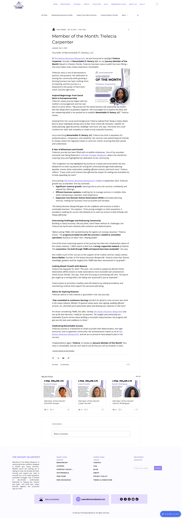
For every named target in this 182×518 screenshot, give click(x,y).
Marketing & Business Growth (62, 15)
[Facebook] (125, 499)
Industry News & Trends (109, 15)
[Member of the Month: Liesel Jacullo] (91, 388)
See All (138, 376)
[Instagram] (121, 499)
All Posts (44, 15)
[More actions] (128, 29)
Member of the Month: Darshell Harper (54, 402)
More (124, 15)
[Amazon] (129, 499)
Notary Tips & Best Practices (87, 15)
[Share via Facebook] (53, 358)
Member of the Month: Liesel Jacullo (89, 402)
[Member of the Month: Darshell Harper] (57, 388)
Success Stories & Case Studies (63, 351)
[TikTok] (137, 499)
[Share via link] (69, 358)
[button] (65, 4)
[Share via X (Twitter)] (58, 358)
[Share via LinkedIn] (63, 358)
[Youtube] (133, 499)
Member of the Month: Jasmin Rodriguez (123, 402)
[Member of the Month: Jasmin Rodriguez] (125, 388)
